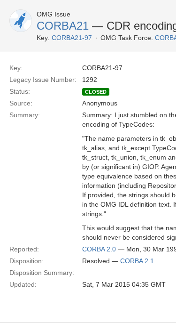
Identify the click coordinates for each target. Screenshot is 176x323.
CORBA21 (63, 25)
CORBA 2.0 (99, 249)
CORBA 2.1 (137, 261)
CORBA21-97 (72, 37)
